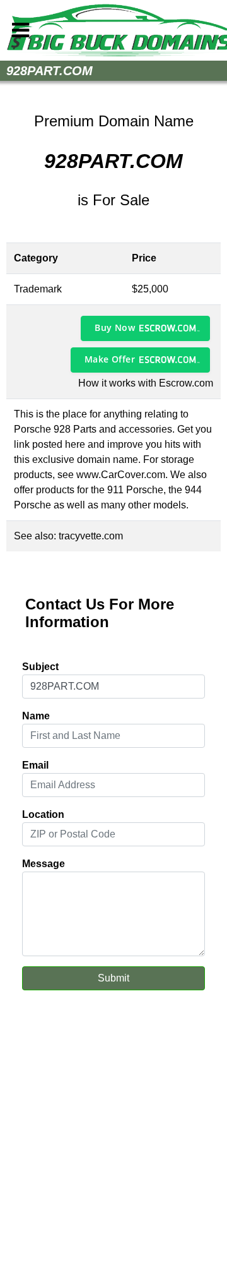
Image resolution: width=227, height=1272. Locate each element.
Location (43, 814)
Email (35, 765)
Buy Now (115, 327)
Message (43, 863)
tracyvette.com (91, 536)
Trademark (38, 289)
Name (36, 716)
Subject (40, 666)
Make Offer (109, 359)
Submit (113, 978)
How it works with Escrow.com (145, 383)
